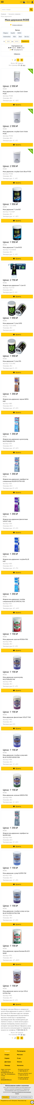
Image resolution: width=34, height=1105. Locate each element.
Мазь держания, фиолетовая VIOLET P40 (17, 717)
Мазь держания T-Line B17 (12, 209)
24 (19, 65)
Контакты (20, 1065)
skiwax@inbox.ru (6, 1079)
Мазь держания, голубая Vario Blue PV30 (17, 171)
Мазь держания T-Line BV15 (12, 247)
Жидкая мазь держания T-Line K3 (14, 285)
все (24, 65)
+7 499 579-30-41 (23, 1075)
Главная (3, 14)
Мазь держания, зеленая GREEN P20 (15, 795)
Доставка (8, 1062)
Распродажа (21, 1051)
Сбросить (17, 54)
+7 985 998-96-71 (21, 1030)
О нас (19, 1058)
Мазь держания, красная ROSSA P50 (15, 639)
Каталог (7, 1051)
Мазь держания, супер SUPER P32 (14, 873)
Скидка (7, 1054)
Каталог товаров (14, 14)
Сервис (7, 1058)
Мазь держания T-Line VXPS (12, 323)
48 (21, 65)
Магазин (20, 1054)
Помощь (7, 1065)
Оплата (19, 1062)
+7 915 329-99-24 (23, 1079)
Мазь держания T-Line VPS (12, 361)
